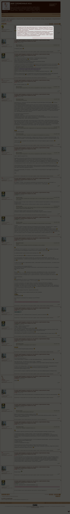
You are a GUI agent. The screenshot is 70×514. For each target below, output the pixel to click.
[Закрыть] (53, 25)
